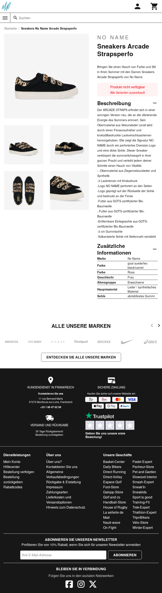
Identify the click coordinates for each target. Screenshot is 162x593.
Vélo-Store (140, 522)
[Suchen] (15, 18)
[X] (93, 585)
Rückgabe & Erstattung (63, 481)
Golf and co (111, 497)
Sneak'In (139, 486)
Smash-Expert (143, 481)
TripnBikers (141, 517)
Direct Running (114, 471)
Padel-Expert (142, 461)
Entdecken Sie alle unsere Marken (81, 357)
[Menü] (5, 18)
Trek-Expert (141, 507)
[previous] (152, 326)
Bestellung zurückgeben (49, 434)
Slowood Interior (144, 476)
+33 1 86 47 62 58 (50, 407)
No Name (113, 37)
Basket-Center (114, 461)
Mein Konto (11, 461)
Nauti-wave (111, 522)
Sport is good (142, 497)
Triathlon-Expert (144, 512)
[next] (159, 326)
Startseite (10, 28)
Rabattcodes (12, 486)
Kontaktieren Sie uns (50, 393)
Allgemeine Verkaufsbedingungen (62, 474)
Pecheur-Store (143, 466)
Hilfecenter (11, 466)
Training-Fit (141, 502)
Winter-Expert (142, 527)
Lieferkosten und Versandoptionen (59, 500)
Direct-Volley (112, 476)
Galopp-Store (113, 492)
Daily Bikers (112, 466)
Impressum (54, 486)
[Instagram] (81, 585)
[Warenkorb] (154, 6)
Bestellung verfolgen (18, 471)
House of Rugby (115, 507)
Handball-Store (114, 502)
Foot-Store (111, 486)
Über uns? (54, 461)
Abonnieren (124, 554)
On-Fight (109, 527)
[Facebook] (69, 585)
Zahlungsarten (57, 492)
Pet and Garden (144, 471)
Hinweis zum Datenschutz (65, 507)
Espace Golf (112, 481)
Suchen (24, 17)
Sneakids (139, 492)
